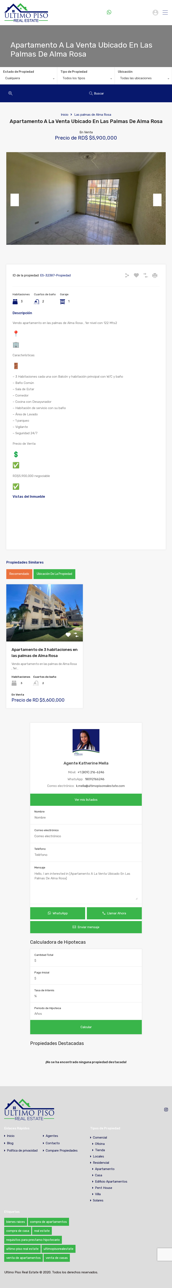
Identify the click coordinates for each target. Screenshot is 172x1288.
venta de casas (57, 1258)
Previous (14, 200)
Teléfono (40, 848)
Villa (98, 1194)
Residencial (101, 1163)
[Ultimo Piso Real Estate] (26, 20)
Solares (98, 1200)
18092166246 (94, 779)
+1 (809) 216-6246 (131, 12)
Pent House (103, 1188)
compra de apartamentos (48, 1222)
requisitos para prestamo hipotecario (33, 1240)
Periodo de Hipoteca (47, 1008)
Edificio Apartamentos (111, 1181)
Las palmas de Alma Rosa (92, 115)
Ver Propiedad (44, 630)
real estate (42, 1231)
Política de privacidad (22, 1150)
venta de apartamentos (23, 1258)
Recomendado (19, 574)
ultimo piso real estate (22, 1249)
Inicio (64, 115)
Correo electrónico (46, 830)
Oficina (100, 1144)
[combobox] (28, 79)
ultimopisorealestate (58, 1249)
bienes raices (15, 1222)
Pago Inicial (41, 972)
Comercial (100, 1137)
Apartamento (105, 1169)
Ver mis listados (86, 800)
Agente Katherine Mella (86, 763)
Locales (98, 1156)
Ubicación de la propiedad (54, 574)
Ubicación (125, 72)
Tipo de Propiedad (73, 72)
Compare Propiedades (62, 1150)
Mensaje (39, 867)
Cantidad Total (43, 954)
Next (157, 200)
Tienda (100, 1150)
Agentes (52, 1136)
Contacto (53, 1143)
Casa (98, 1175)
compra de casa (17, 1231)
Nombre (39, 811)
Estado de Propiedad (18, 72)
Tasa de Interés (44, 990)
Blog (10, 1143)
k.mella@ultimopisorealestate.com (100, 786)
